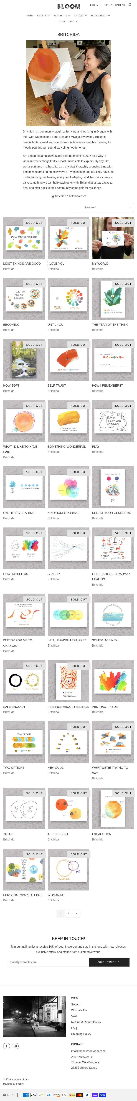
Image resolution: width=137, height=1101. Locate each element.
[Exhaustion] (113, 808)
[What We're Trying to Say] (113, 742)
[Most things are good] (24, 238)
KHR (106, 5)
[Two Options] (24, 742)
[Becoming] (24, 299)
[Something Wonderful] (68, 421)
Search (75, 1004)
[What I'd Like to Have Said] (24, 421)
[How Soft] (24, 360)
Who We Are (79, 1010)
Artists (42, 16)
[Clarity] (68, 548)
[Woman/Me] (68, 869)
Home (30, 16)
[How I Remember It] (113, 360)
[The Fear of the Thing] (113, 299)
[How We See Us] (24, 548)
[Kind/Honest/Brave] (68, 487)
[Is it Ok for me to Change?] (24, 615)
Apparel (79, 16)
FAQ (74, 1028)
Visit (74, 1016)
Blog (62, 21)
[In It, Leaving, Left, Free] (68, 615)
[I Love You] (68, 238)
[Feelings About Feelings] (68, 681)
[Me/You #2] (68, 742)
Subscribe (107, 962)
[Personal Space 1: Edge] (24, 869)
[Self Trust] (68, 360)
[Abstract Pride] (113, 681)
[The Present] (68, 808)
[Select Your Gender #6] (113, 487)
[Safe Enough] (24, 681)
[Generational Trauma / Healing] (113, 548)
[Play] (113, 421)
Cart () (120, 5)
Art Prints (60, 16)
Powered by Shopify (13, 1083)
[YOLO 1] (24, 808)
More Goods (99, 16)
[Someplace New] (113, 615)
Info (72, 21)
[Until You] (68, 299)
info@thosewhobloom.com (88, 1051)
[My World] (113, 238)
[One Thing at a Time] (24, 487)
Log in (94, 5)
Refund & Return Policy (86, 1022)
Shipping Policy (81, 1033)
